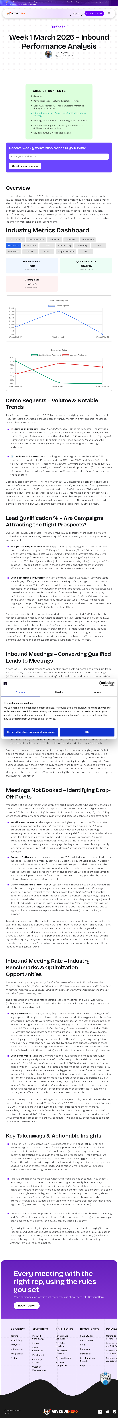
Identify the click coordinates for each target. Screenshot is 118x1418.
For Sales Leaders (60, 1344)
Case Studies (86, 1336)
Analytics (15, 1344)
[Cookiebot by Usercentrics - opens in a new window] (101, 683)
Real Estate (13, 251)
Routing (14, 1336)
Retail (30, 251)
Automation (16, 1349)
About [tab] (97, 692)
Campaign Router (37, 1361)
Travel (85, 251)
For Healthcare (63, 1358)
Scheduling (16, 1340)
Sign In (76, 13)
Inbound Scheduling (37, 1337)
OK (87, 732)
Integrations (16, 1353)
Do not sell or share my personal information (31, 732)
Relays (35, 1343)
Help (82, 1365)
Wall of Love (86, 1340)
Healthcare (13, 245)
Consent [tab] (20, 692)
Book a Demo (92, 13)
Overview (38, 96)
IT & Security (30, 245)
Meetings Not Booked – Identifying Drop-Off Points (60, 120)
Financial (71, 239)
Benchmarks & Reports (87, 1359)
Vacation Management (39, 1368)
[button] (109, 13)
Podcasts (85, 1349)
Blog (82, 1344)
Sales (46, 251)
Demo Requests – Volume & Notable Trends (56, 101)
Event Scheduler (37, 1349)
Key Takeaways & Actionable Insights (52, 133)
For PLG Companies (61, 1364)
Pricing (13, 1358)
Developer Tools (36, 239)
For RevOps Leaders (61, 1352)
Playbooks (85, 1353)
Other (98, 245)
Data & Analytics (15, 239)
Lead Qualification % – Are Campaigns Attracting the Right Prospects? (58, 107)
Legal (47, 245)
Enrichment (38, 1355)
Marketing (82, 245)
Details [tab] (59, 692)
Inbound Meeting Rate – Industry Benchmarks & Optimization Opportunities (58, 126)
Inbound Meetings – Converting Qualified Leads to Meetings (59, 114)
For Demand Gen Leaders (62, 1337)
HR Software (88, 239)
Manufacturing (64, 245)
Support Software (66, 251)
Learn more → (33, 4)
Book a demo (26, 1305)
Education (54, 239)
